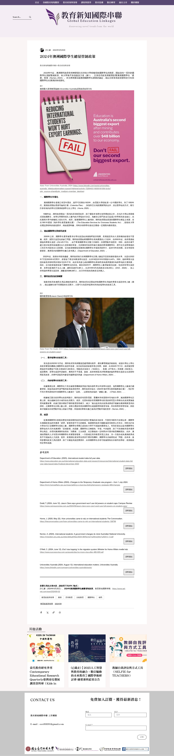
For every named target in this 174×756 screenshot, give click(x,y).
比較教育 (80, 597)
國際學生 (91, 597)
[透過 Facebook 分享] (41, 612)
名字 (116, 712)
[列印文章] (60, 612)
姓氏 (87, 712)
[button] (123, 2)
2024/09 (58, 604)
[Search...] (30, 16)
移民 (100, 597)
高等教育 (69, 597)
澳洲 (60, 597)
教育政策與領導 (48, 597)
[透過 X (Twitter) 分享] (47, 612)
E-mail (88, 725)
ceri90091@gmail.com (52, 724)
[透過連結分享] (53, 612)
